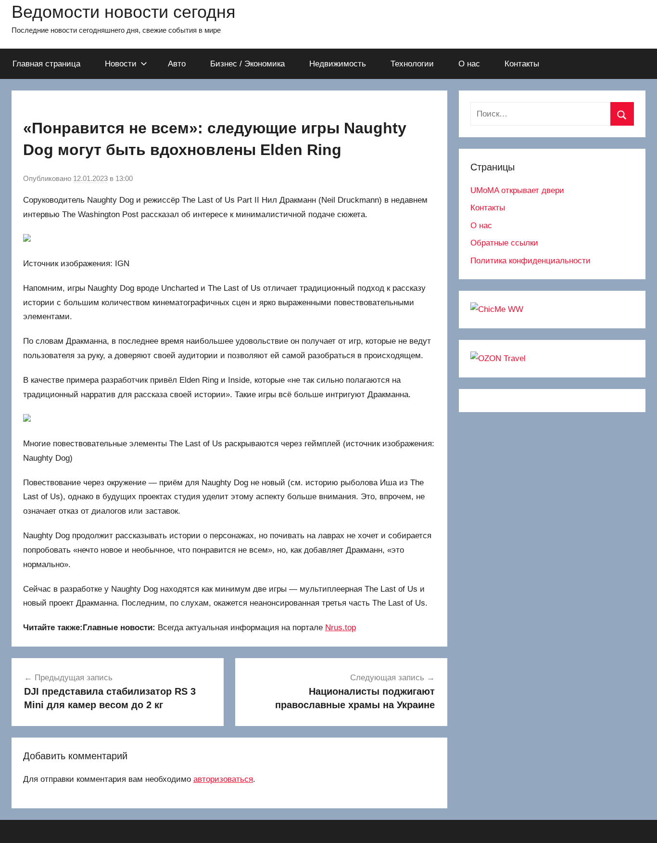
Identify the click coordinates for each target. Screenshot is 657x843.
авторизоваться (223, 779)
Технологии (412, 63)
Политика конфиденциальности (530, 260)
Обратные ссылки (504, 242)
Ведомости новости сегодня (124, 12)
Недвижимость (337, 63)
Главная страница (46, 63)
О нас (469, 63)
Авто (177, 63)
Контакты (522, 63)
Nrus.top (340, 627)
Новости (121, 63)
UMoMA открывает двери (517, 190)
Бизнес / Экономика (247, 63)
